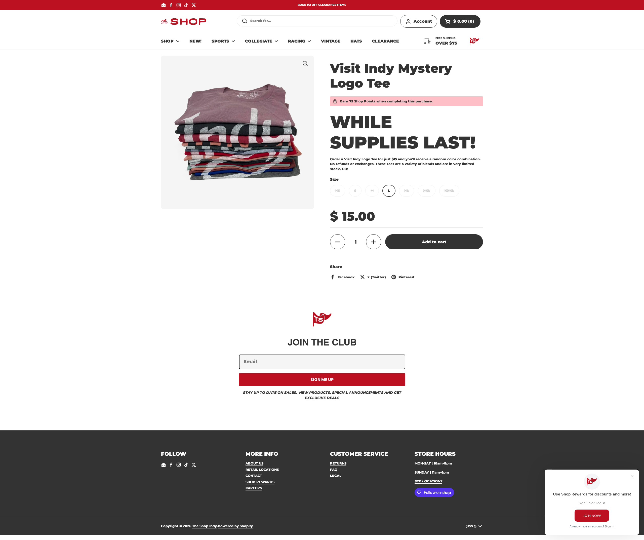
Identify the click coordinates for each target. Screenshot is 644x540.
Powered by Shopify (235, 526)
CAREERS (254, 488)
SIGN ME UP (322, 379)
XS (337, 190)
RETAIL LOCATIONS (262, 470)
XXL (426, 190)
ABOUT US (254, 463)
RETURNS (338, 463)
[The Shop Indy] (183, 21)
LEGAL (335, 476)
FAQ (333, 470)
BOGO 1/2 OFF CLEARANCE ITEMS (322, 5)
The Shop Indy (204, 526)
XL (406, 190)
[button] (460, 21)
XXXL (449, 190)
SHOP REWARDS (260, 482)
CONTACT (254, 476)
